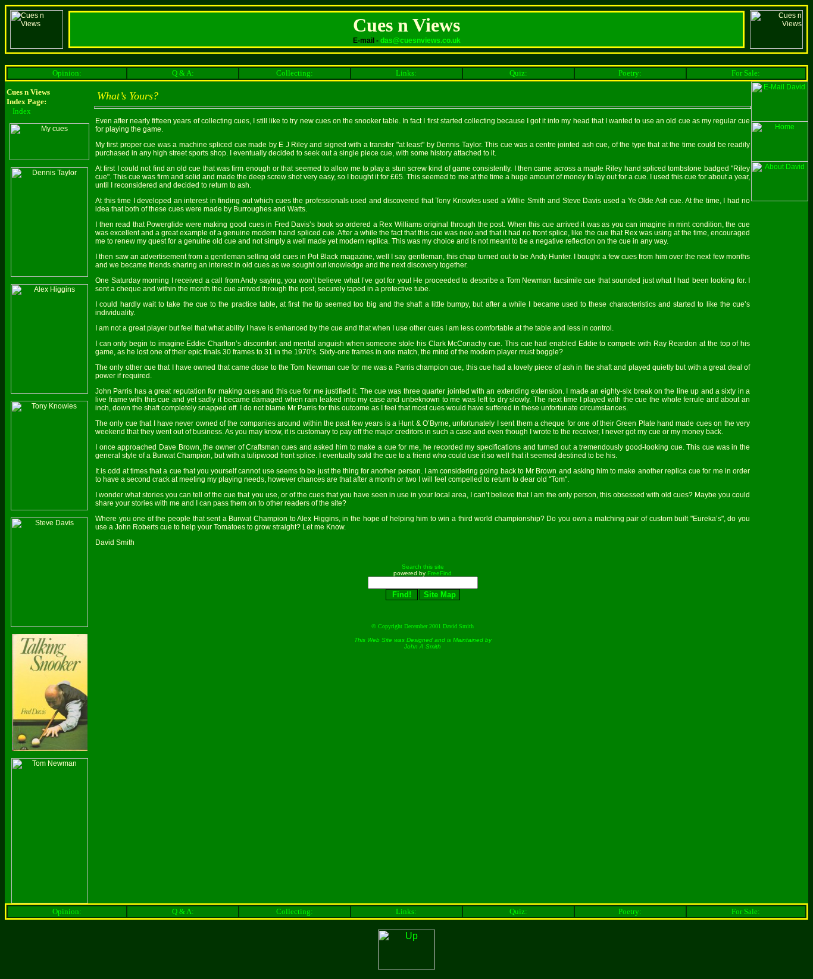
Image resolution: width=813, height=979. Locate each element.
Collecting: (294, 72)
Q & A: (183, 72)
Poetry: (630, 72)
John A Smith (422, 646)
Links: (406, 72)
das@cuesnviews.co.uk (420, 40)
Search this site (423, 566)
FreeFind (439, 573)
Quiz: (518, 72)
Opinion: (67, 72)
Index (21, 111)
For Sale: (745, 72)
